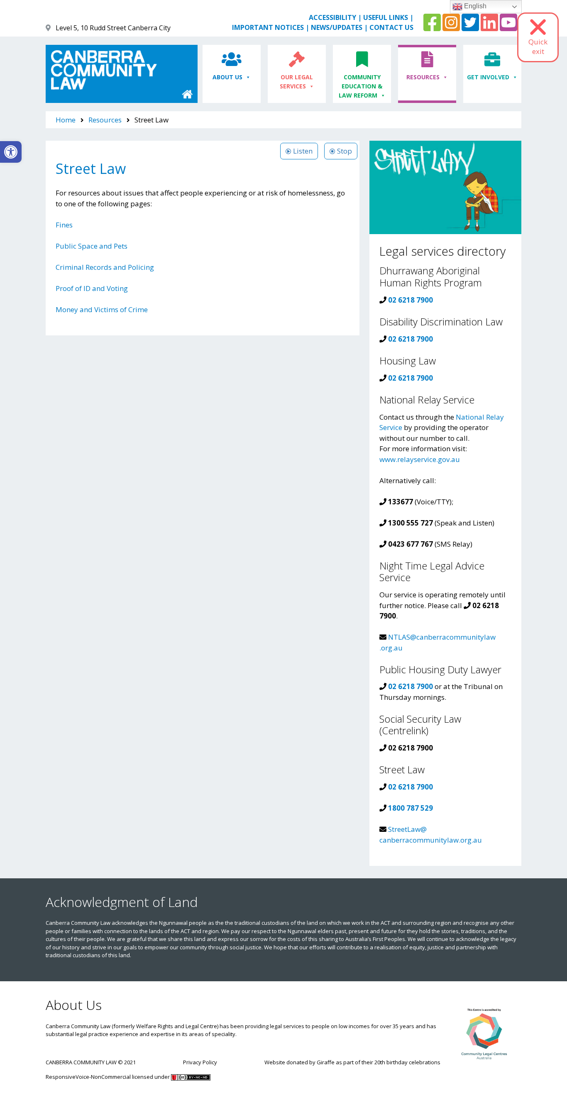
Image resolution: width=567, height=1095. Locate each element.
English (474, 6)
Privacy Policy (200, 1062)
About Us (227, 77)
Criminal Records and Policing (105, 267)
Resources (423, 77)
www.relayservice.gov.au (419, 459)
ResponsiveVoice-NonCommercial (88, 1076)
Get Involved (488, 77)
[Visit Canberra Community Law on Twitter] (470, 27)
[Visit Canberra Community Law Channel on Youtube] (508, 27)
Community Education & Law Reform (361, 86)
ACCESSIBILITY (332, 17)
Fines (64, 225)
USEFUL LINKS (385, 17)
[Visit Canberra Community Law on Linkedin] (489, 27)
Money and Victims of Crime (102, 309)
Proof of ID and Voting (92, 288)
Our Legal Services (296, 81)
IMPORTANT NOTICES (268, 27)
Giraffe (326, 1062)
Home (66, 120)
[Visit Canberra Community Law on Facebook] (432, 27)
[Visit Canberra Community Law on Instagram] (451, 27)
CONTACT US (391, 27)
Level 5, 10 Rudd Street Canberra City (113, 27)
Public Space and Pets (91, 246)
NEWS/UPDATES (336, 27)
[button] (11, 152)
